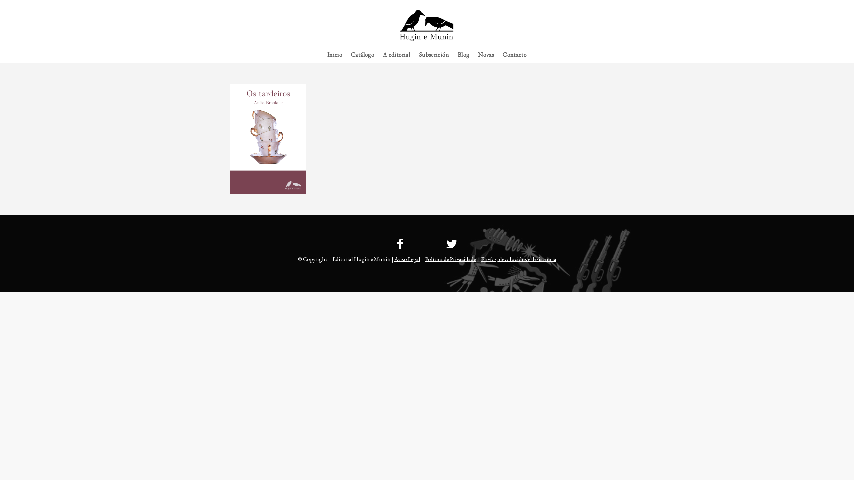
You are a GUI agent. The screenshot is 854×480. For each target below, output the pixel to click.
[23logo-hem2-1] (427, 28)
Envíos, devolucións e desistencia (518, 259)
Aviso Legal (407, 259)
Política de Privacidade (450, 259)
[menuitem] (610, 5)
